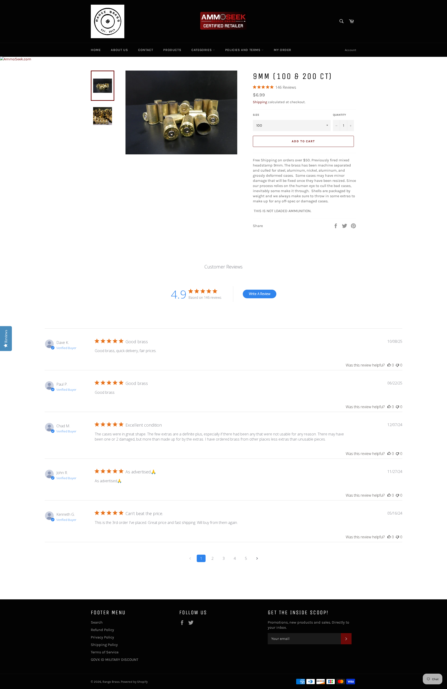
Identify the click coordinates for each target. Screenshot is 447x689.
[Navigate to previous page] (190, 558)
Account (350, 50)
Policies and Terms (243, 50)
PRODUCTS (172, 50)
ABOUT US (119, 50)
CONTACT (145, 50)
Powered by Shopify (134, 681)
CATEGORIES (202, 50)
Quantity (339, 114)
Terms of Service (105, 652)
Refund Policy (102, 630)
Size (256, 114)
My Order (282, 50)
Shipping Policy (104, 644)
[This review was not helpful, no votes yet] (397, 365)
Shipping (260, 102)
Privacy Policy (102, 637)
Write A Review (259, 294)
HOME (96, 50)
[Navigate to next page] (257, 558)
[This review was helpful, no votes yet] (389, 365)
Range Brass (111, 681)
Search (97, 622)
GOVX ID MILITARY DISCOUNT (114, 659)
